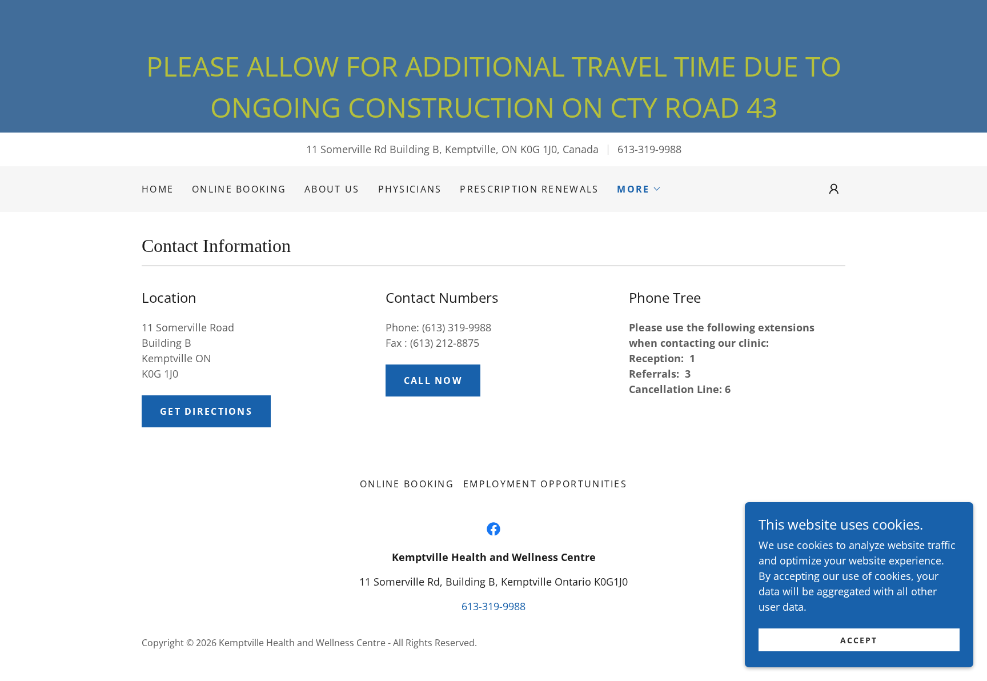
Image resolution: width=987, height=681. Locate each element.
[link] (493, 529)
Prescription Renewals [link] (529, 189)
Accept (858, 640)
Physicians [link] (410, 189)
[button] (639, 189)
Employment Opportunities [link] (545, 484)
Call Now (433, 380)
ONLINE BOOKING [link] (239, 189)
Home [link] (158, 189)
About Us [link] (331, 189)
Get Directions (206, 411)
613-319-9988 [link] (649, 149)
